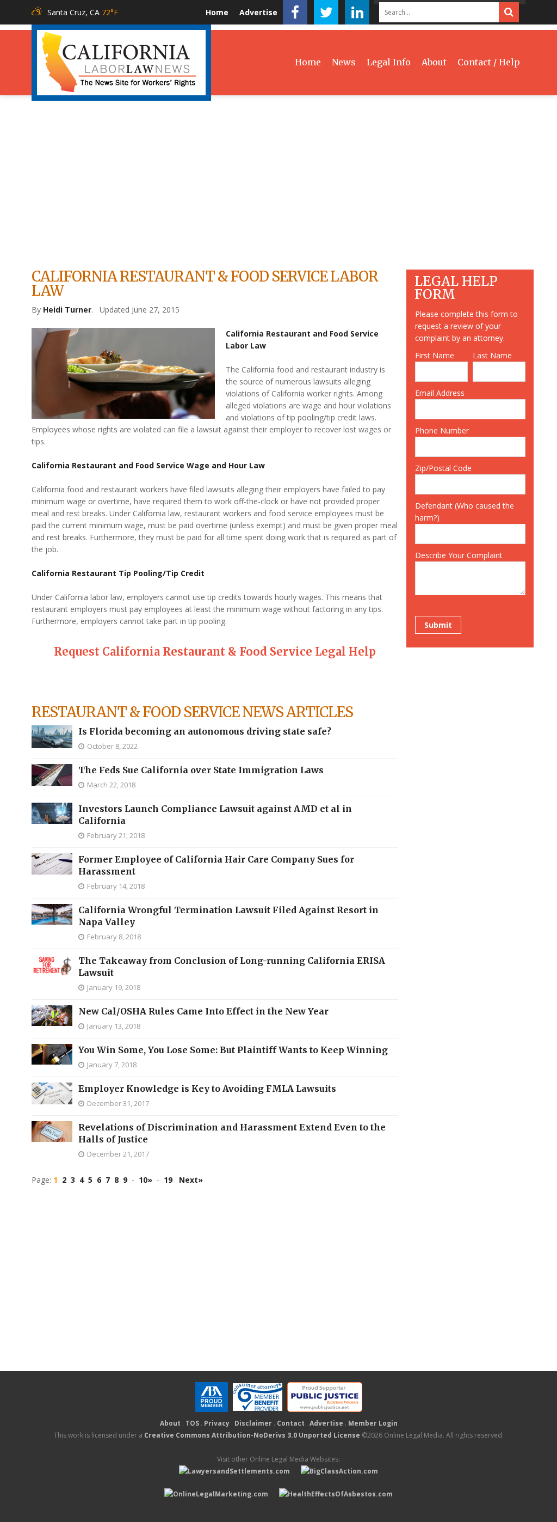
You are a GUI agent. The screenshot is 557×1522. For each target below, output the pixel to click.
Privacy (217, 1423)
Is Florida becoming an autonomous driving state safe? (204, 731)
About (434, 62)
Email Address (440, 393)
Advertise (258, 12)
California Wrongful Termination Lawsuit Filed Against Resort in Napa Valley (228, 915)
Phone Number (442, 430)
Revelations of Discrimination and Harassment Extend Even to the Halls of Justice (232, 1133)
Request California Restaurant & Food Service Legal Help (215, 651)
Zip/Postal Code (443, 468)
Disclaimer (253, 1423)
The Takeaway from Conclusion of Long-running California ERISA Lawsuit (231, 966)
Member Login (373, 1423)
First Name (434, 355)
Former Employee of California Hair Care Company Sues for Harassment (216, 865)
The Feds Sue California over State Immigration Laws (201, 770)
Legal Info (389, 62)
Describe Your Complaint (459, 555)
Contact (291, 1423)
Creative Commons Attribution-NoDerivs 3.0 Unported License (252, 1435)
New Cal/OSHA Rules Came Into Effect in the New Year (203, 1011)
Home (217, 12)
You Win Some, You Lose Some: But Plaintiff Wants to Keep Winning (233, 1049)
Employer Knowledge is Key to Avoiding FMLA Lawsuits (207, 1088)
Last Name (492, 355)
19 (168, 1180)
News (344, 62)
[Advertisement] (278, 182)
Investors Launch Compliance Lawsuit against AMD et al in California (215, 814)
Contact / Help (488, 62)
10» (145, 1180)
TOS (192, 1423)
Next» (191, 1180)
